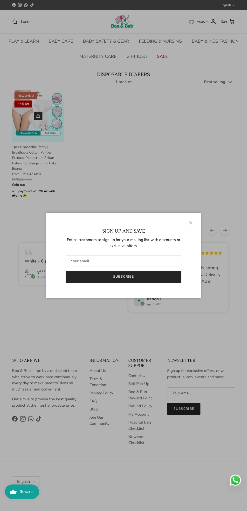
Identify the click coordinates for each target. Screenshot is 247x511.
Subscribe (123, 276)
